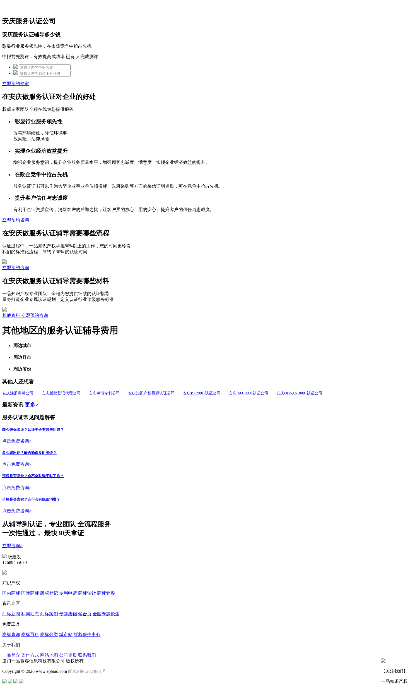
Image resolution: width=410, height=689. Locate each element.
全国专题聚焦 (106, 613)
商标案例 (49, 613)
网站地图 (49, 655)
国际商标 (30, 593)
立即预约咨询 (15, 219)
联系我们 (87, 655)
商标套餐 (106, 593)
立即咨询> (12, 545)
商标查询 (11, 634)
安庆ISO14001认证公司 (248, 393)
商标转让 (87, 593)
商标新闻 (11, 613)
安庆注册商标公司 (17, 393)
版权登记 (49, 593)
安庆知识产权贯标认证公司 (151, 393)
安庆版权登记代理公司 (61, 393)
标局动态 (30, 613)
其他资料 (11, 315)
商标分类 (49, 634)
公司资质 (68, 655)
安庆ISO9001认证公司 (202, 393)
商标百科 (30, 634)
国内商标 (11, 593)
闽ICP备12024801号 (87, 671)
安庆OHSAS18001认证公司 (299, 393)
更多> (31, 405)
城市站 (66, 634)
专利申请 (68, 593)
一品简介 (11, 655)
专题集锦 (68, 613)
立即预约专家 (15, 83)
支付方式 (30, 655)
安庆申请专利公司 (104, 393)
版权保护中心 (87, 634)
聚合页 (84, 613)
